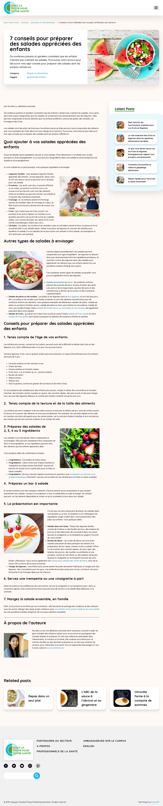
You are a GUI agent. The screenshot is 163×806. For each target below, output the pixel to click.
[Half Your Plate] (16, 7)
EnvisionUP (155, 802)
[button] (156, 7)
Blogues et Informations (37, 73)
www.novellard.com (55, 648)
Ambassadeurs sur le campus (104, 740)
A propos (43, 746)
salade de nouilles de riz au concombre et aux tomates (61, 308)
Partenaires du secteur (54, 740)
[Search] (36, 775)
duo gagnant (73, 296)
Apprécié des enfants (36, 77)
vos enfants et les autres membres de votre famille (77, 609)
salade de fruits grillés (18, 316)
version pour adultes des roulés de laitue (69, 561)
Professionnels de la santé (57, 751)
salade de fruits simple (78, 314)
